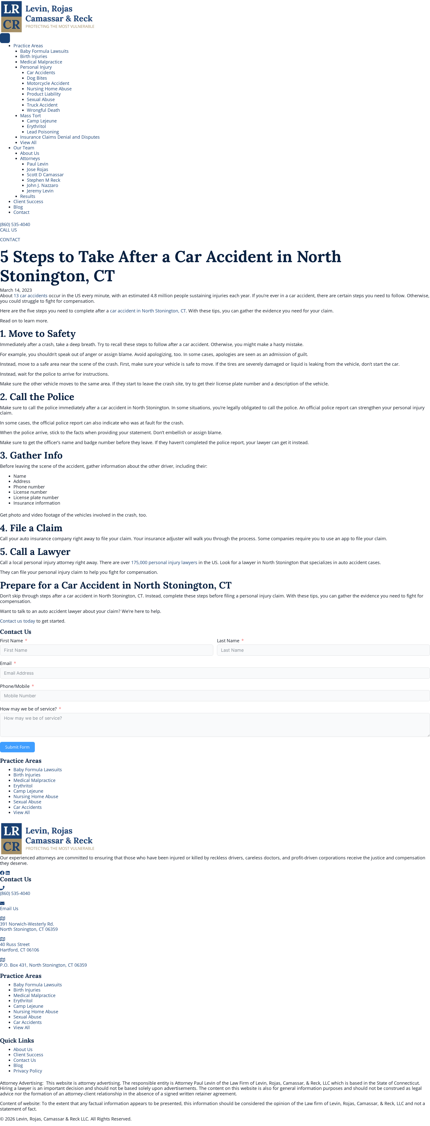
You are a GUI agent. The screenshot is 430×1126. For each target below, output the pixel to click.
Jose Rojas (37, 169)
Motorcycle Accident (48, 83)
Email (6, 663)
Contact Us (24, 1060)
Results (27, 196)
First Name (11, 641)
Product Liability (44, 94)
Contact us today (17, 621)
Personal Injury (36, 67)
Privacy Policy (27, 1071)
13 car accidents (31, 295)
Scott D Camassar (45, 175)
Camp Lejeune (42, 121)
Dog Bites (37, 78)
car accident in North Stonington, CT (148, 311)
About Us (29, 153)
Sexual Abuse (41, 99)
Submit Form (17, 747)
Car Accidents (41, 72)
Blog (18, 207)
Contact (21, 212)
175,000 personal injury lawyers (164, 562)
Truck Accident (42, 105)
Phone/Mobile (15, 686)
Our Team (23, 148)
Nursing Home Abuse (49, 89)
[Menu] (5, 38)
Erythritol (36, 126)
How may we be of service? (28, 709)
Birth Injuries (33, 56)
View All (28, 142)
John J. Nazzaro (42, 185)
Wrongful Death (43, 110)
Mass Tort (30, 116)
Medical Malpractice (41, 62)
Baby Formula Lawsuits (44, 51)
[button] (15, 224)
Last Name (228, 641)
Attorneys (30, 158)
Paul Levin (37, 164)
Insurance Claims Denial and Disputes (60, 137)
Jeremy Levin (40, 191)
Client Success (28, 201)
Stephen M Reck (43, 180)
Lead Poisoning (43, 132)
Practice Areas (28, 46)
